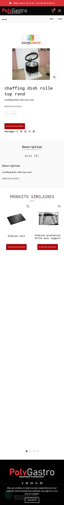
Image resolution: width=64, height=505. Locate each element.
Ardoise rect (16, 235)
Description (32, 147)
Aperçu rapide (28, 206)
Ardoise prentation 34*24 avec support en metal (48, 238)
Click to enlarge (54, 77)
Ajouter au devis (14, 126)
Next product (59, 19)
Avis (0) (32, 156)
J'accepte (32, 500)
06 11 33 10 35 (27, 3)
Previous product (52, 19)
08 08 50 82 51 (47, 3)
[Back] (4, 19)
